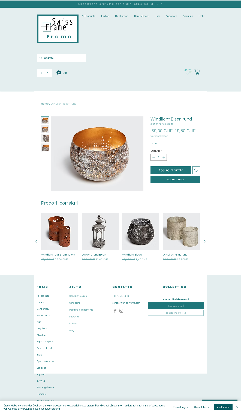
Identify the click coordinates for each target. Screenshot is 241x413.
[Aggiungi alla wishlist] (196, 170)
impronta (41, 374)
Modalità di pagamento (81, 310)
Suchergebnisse (45, 387)
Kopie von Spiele (45, 341)
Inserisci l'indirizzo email (176, 299)
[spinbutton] (158, 157)
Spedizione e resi (46, 361)
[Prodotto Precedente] (36, 241)
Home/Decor (43, 315)
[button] (105, 16)
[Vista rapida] (59, 231)
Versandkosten (159, 136)
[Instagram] (121, 310)
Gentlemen (43, 309)
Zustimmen (223, 407)
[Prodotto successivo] (205, 241)
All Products (43, 296)
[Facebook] (115, 310)
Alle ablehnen (201, 407)
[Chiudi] (237, 407)
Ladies (40, 302)
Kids (39, 322)
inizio (39, 355)
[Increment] (164, 157)
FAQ (71, 330)
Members (41, 394)
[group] (120, 241)
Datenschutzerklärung (47, 408)
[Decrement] (153, 157)
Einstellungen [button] (180, 407)
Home (45, 103)
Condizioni (42, 368)
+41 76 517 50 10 (120, 296)
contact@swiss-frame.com (126, 303)
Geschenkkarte (45, 348)
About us (41, 335)
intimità (41, 381)
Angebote (42, 328)
